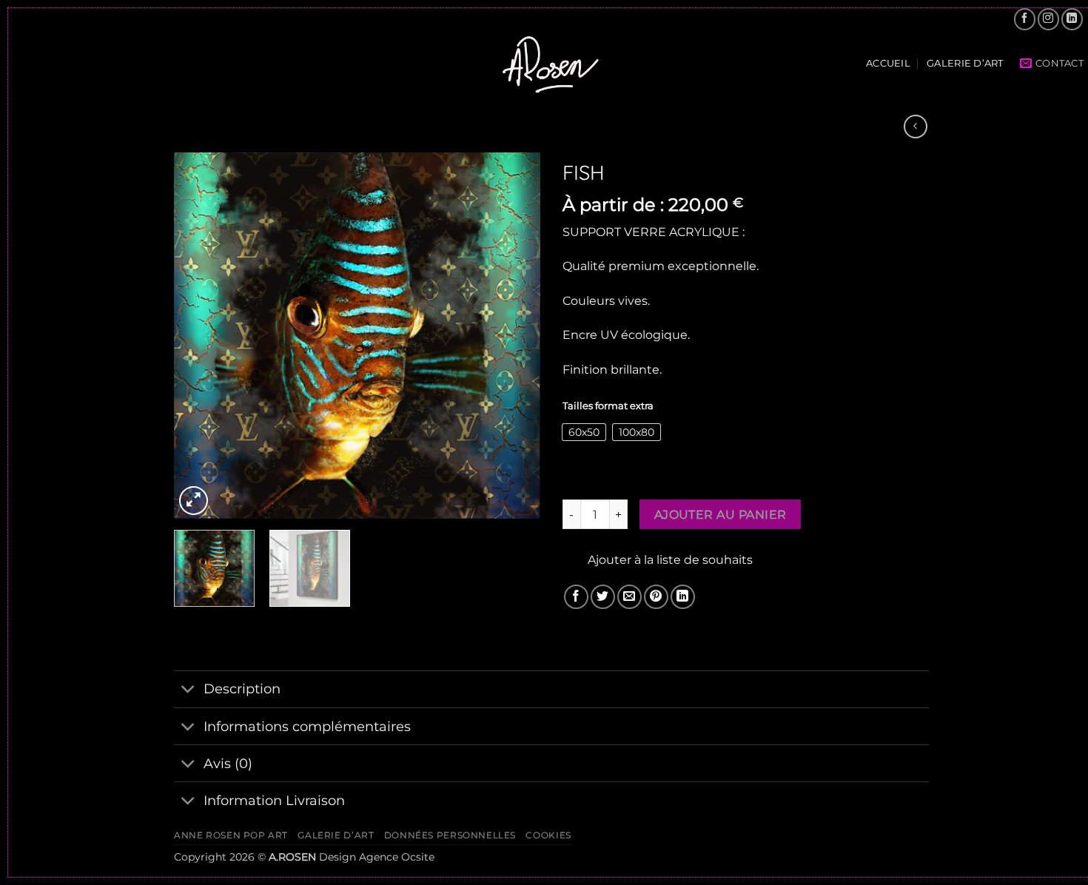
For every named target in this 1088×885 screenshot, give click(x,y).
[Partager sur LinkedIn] (683, 597)
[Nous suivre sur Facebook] (1024, 19)
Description (242, 688)
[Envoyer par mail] (629, 597)
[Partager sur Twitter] (603, 597)
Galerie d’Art (965, 63)
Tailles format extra (608, 406)
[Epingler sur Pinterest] (656, 597)
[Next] (514, 335)
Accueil (888, 63)
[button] (193, 500)
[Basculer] (188, 691)
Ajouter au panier (720, 515)
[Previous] (200, 335)
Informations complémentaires (307, 726)
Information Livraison (274, 800)
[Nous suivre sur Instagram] (1048, 19)
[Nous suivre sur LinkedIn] (1072, 19)
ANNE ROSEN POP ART (231, 835)
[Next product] (915, 126)
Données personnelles (450, 835)
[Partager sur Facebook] (576, 597)
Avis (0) (228, 763)
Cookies (548, 835)
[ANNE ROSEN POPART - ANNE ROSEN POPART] (551, 63)
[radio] (584, 432)
